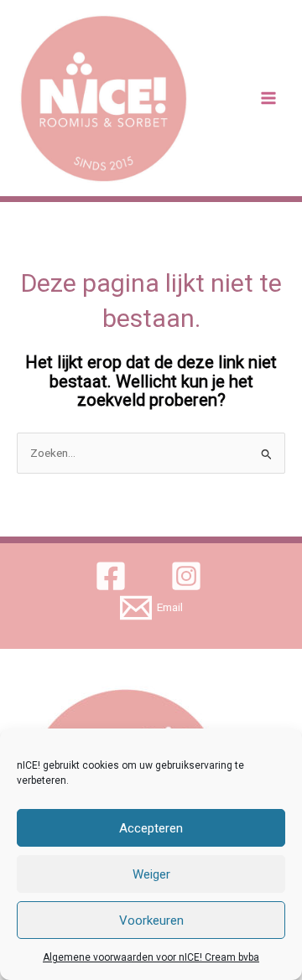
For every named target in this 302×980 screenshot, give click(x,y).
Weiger (151, 874)
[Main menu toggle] (269, 98)
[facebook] (114, 576)
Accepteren (151, 828)
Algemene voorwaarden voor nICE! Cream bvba (151, 957)
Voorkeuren (151, 920)
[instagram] (189, 576)
